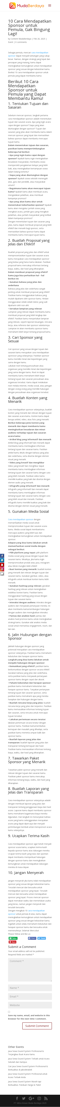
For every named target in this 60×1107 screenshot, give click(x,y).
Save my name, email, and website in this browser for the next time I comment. (29, 1017)
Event (10, 42)
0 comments (21, 42)
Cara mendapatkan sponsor (21, 519)
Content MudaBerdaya (21, 38)
